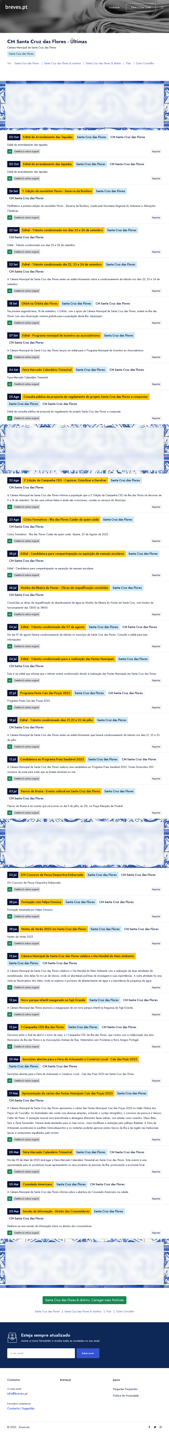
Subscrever (88, 1353)
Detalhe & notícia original (26, 151)
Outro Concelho (145, 63)
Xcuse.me (24, 1427)
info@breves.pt (17, 1393)
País (128, 63)
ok (10, 151)
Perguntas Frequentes (125, 1389)
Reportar (156, 151)
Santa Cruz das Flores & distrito (103, 63)
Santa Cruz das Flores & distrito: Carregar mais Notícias (84, 1300)
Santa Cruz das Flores (21, 54)
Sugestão (28, 1408)
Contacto (13, 1408)
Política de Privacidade (126, 1396)
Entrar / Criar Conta (141, 7)
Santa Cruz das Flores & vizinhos (62, 63)
